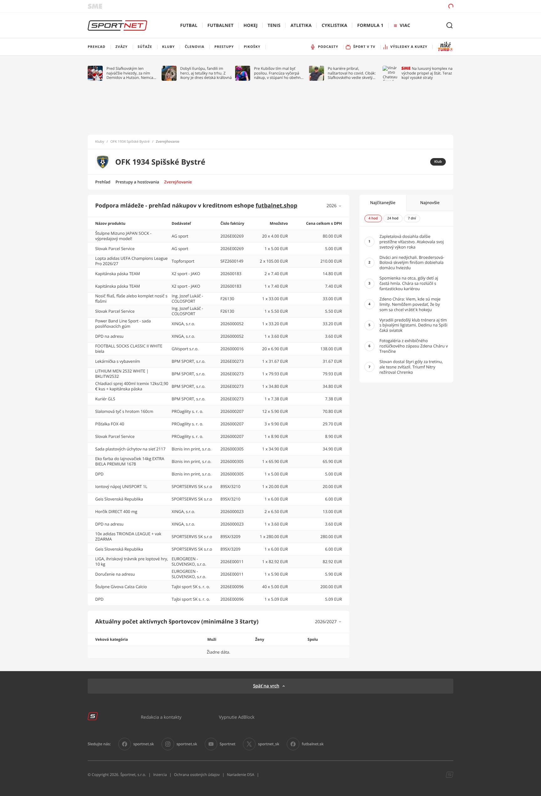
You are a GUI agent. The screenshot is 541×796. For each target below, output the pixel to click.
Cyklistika (334, 25)
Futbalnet (221, 25)
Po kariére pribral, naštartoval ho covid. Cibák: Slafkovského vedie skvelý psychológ (352, 73)
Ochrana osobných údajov (197, 774)
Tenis (274, 25)
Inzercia (160, 774)
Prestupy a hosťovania (137, 182)
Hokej (251, 25)
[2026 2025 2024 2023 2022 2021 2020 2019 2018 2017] (334, 206)
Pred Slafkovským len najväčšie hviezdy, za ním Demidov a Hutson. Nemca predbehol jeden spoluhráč (130, 73)
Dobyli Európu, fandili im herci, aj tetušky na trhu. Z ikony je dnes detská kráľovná (206, 73)
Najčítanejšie (382, 202)
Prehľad (103, 182)
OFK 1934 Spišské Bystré (130, 142)
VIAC (405, 25)
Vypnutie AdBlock (237, 717)
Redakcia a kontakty (161, 717)
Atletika (301, 25)
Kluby (99, 142)
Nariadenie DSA (241, 774)
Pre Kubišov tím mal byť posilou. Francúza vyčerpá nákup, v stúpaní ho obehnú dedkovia (278, 73)
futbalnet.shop (276, 205)
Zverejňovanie (178, 182)
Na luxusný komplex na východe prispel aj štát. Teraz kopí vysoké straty (426, 73)
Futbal (189, 25)
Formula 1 (370, 25)
